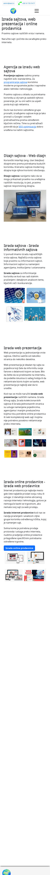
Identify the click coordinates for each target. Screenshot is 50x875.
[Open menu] (37, 10)
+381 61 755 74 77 (28, 3)
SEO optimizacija (27, 126)
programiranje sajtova (15, 82)
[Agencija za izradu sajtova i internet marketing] (13, 10)
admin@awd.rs (8, 3)
